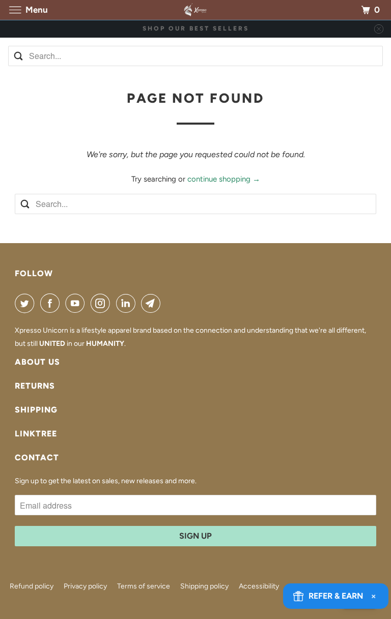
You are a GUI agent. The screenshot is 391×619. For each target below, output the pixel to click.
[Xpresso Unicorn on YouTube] (77, 303)
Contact (37, 457)
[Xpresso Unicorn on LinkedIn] (127, 303)
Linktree (36, 433)
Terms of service (143, 586)
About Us (37, 362)
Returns (35, 386)
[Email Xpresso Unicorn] (152, 303)
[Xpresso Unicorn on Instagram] (102, 303)
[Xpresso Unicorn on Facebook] (52, 303)
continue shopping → (223, 179)
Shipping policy (204, 586)
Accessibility (259, 586)
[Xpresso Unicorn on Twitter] (26, 303)
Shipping (36, 410)
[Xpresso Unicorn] (195, 10)
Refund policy (31, 586)
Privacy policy (85, 586)
